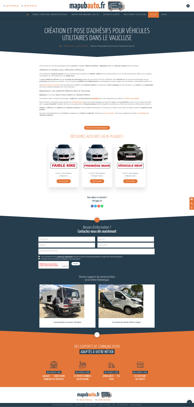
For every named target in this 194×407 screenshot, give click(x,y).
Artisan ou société (82, 46)
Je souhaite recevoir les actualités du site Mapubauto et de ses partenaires (60, 259)
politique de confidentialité (65, 256)
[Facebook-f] (188, 5)
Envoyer (75, 263)
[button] (97, 128)
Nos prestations (69, 46)
